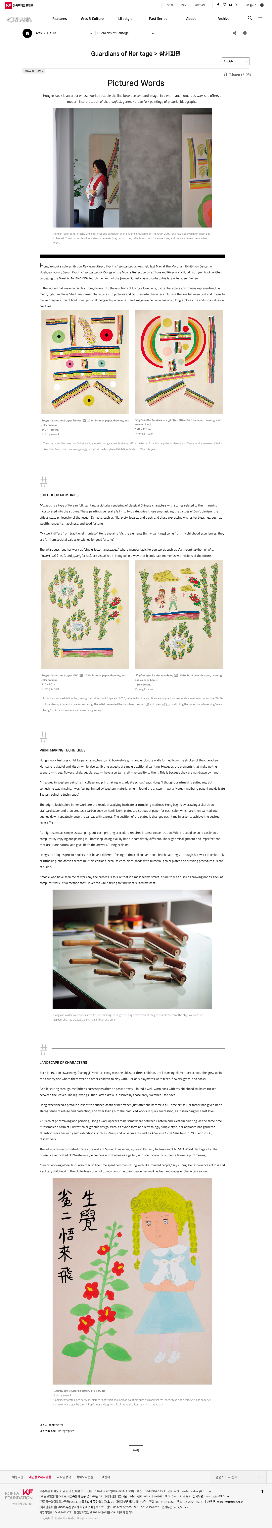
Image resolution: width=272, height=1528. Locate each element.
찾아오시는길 (84, 1477)
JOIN (183, 5)
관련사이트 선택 (226, 1477)
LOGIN (169, 5)
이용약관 (17, 1477)
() (240, 74)
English (228, 61)
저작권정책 (64, 1477)
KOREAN (200, 5)
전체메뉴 (260, 17)
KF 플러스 (251, 5)
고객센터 (104, 1477)
